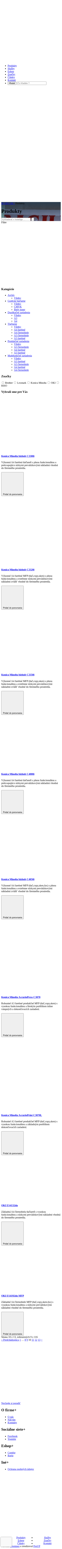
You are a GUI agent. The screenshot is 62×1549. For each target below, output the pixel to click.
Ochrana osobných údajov (21, 1469)
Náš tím (11, 1419)
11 (33, 1340)
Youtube (12, 1439)
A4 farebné (19, 329)
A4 (15, 321)
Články (11, 77)
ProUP (36, 1546)
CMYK (18, 306)
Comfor (11, 1452)
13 (39, 1340)
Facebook (12, 1436)
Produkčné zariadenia (18, 341)
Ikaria (10, 1455)
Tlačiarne (12, 324)
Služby (11, 68)
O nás (11, 1416)
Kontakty (12, 1422)
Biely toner (19, 309)
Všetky (17, 298)
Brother (8, 382)
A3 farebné (19, 338)
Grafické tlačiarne (16, 301)
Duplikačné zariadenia (19, 312)
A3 (15, 318)
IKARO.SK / (8, 203)
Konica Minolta (38, 382)
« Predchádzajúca (10, 1340)
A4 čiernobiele (21, 332)
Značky (11, 74)
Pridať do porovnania (12, 494)
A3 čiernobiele (21, 335)
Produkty (12, 65)
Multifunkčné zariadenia (20, 355)
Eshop (11, 71)
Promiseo (15, 1546)
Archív (11, 295)
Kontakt (12, 80)
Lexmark (22, 382)
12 (36, 1340)
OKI (53, 382)
